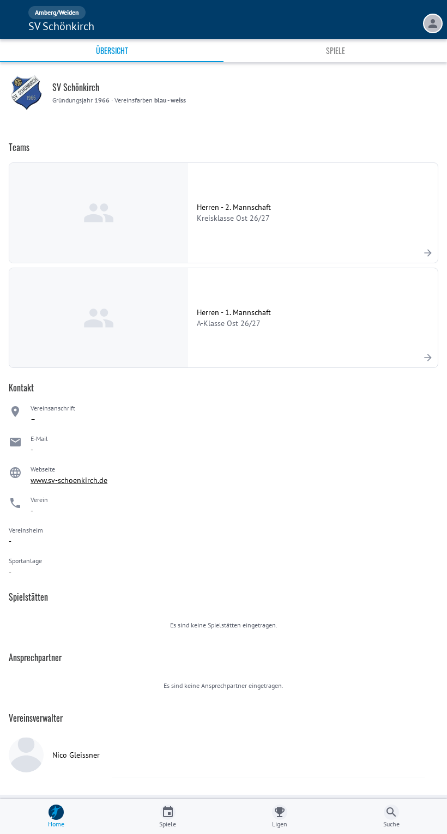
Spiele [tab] (335, 50)
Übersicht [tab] (112, 50)
